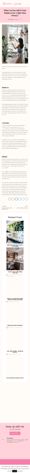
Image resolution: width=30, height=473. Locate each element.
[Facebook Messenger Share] (23, 199)
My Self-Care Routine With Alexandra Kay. (7, 208)
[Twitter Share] (16, 199)
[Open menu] (27, 4)
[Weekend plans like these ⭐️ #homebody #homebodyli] (15, 453)
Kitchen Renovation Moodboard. (15, 325)
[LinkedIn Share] (19, 199)
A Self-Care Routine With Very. (22, 207)
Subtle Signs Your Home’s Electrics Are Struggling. (15, 245)
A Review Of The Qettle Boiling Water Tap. (15, 272)
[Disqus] (15, 401)
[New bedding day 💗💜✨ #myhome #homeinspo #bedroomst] (15, 456)
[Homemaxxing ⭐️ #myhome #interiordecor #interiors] (15, 445)
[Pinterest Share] (9, 199)
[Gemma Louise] (12, 3)
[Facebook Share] (13, 199)
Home (20, 19)
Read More (20, 471)
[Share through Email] (26, 199)
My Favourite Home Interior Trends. (15, 378)
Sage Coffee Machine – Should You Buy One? (15, 351)
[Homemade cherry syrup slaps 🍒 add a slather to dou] (15, 449)
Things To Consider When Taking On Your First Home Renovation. (15, 299)
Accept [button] (14, 471)
